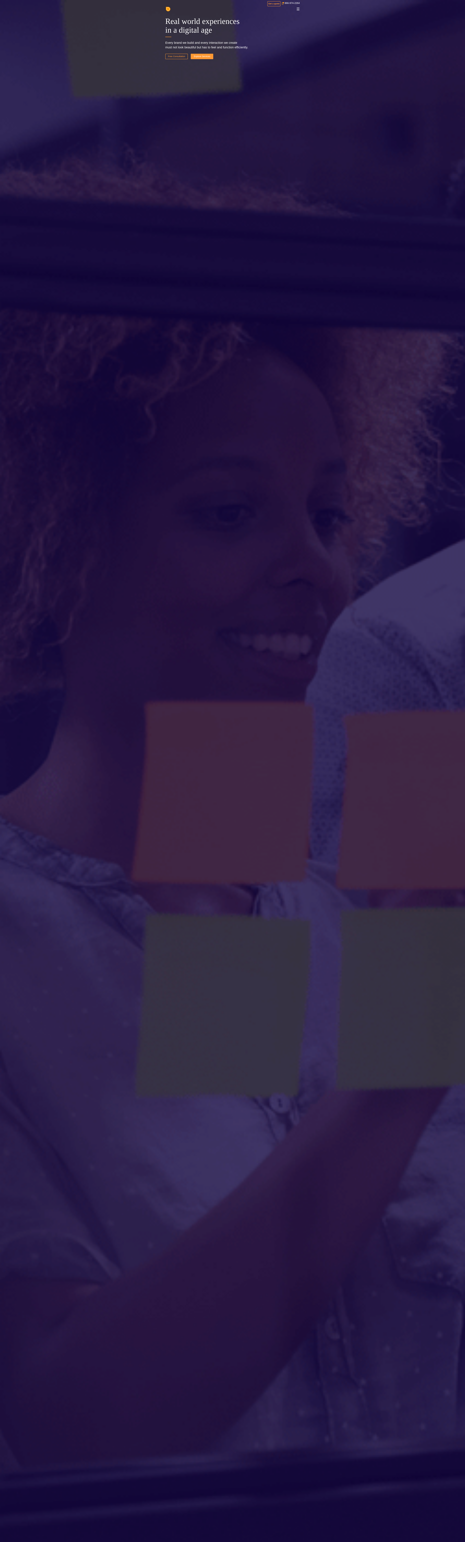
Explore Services (202, 56)
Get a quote (273, 4)
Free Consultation (176, 56)
